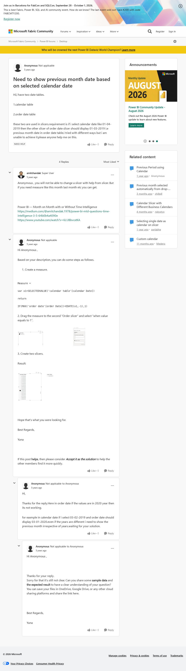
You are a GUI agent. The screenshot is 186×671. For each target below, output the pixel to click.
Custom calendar (147, 239)
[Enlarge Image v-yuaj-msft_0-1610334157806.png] (52, 337)
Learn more (128, 50)
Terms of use (160, 655)
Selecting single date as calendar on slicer (151, 223)
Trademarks (176, 655)
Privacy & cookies (139, 655)
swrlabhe (156, 229)
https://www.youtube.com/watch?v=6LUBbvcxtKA (49, 220)
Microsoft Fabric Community (22, 41)
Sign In (172, 31)
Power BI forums (47, 41)
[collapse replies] (10, 172)
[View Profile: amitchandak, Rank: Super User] (21, 175)
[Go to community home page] (31, 31)
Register (160, 31)
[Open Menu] (174, 41)
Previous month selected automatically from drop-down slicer (152, 187)
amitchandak (34, 173)
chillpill (158, 193)
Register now (12, 19)
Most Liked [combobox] (111, 162)
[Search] (150, 31)
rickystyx (159, 211)
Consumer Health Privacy (50, 663)
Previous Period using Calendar (150, 169)
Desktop (63, 41)
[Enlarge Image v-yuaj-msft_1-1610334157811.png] (52, 386)
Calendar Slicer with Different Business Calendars (155, 205)
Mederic (160, 243)
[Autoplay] (145, 141)
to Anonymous (70, 483)
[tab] (149, 141)
